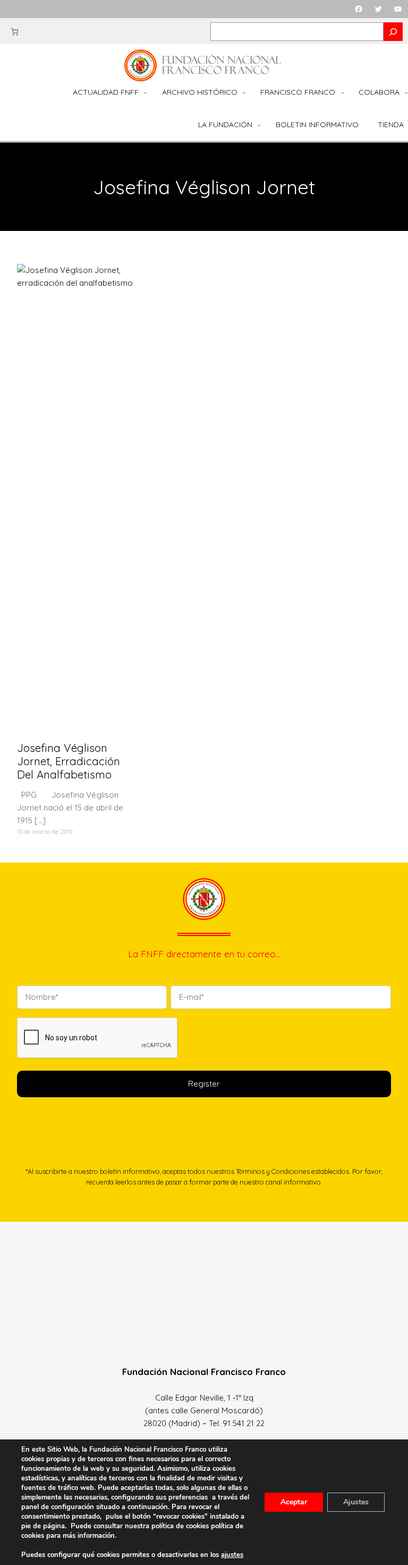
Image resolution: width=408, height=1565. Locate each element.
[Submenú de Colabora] (406, 92)
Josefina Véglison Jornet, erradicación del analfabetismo (68, 761)
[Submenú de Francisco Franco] (342, 92)
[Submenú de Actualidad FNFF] (145, 92)
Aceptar (293, 1502)
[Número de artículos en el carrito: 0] (14, 31)
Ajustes (356, 1502)
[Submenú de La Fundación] (259, 125)
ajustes (232, 1555)
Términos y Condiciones (273, 1171)
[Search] (393, 31)
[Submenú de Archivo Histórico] (244, 92)
